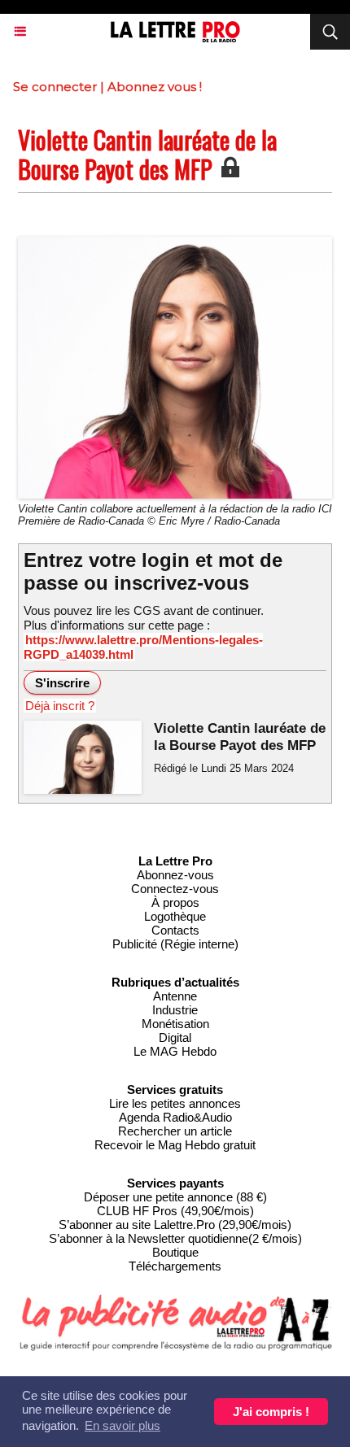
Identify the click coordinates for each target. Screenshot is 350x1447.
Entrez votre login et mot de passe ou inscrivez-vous (153, 572)
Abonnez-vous (175, 875)
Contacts (175, 930)
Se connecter (55, 86)
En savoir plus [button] (122, 1425)
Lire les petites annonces (175, 1103)
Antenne (175, 996)
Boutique (175, 1252)
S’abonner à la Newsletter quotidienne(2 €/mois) (175, 1238)
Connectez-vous (175, 889)
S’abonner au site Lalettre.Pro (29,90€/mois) (175, 1224)
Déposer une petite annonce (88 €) (175, 1197)
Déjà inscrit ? (59, 706)
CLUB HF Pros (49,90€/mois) (175, 1211)
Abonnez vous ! (154, 86)
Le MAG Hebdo (175, 1051)
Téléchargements (175, 1266)
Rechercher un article (175, 1131)
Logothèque (175, 916)
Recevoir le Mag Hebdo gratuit (175, 1145)
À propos (175, 902)
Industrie (175, 1010)
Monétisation (175, 1024)
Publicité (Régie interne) (175, 944)
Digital (175, 1037)
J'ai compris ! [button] (271, 1412)
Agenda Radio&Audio (175, 1117)
